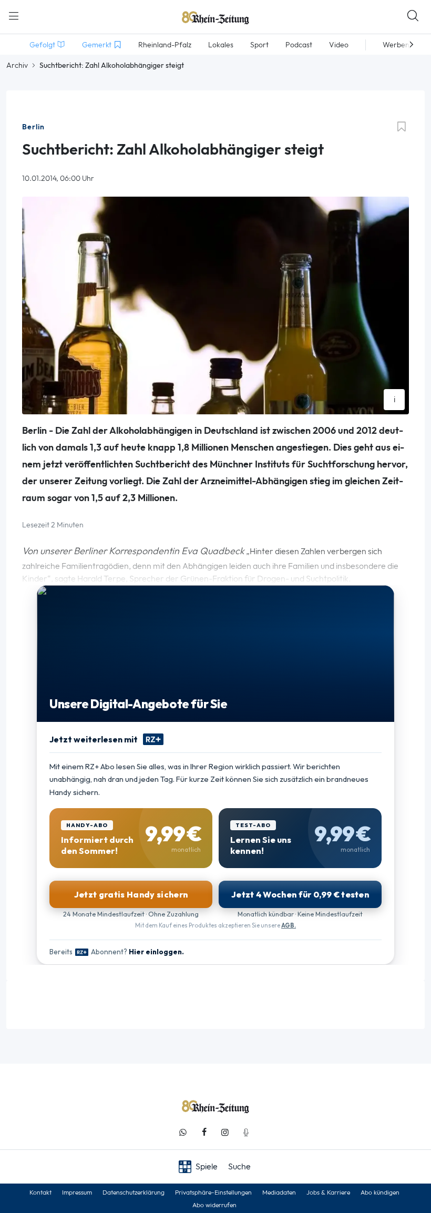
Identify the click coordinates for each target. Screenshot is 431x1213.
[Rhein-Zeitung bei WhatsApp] (183, 1132)
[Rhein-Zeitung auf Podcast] (246, 1132)
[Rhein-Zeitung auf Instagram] (225, 1132)
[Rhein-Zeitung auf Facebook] (204, 1132)
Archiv (17, 65)
